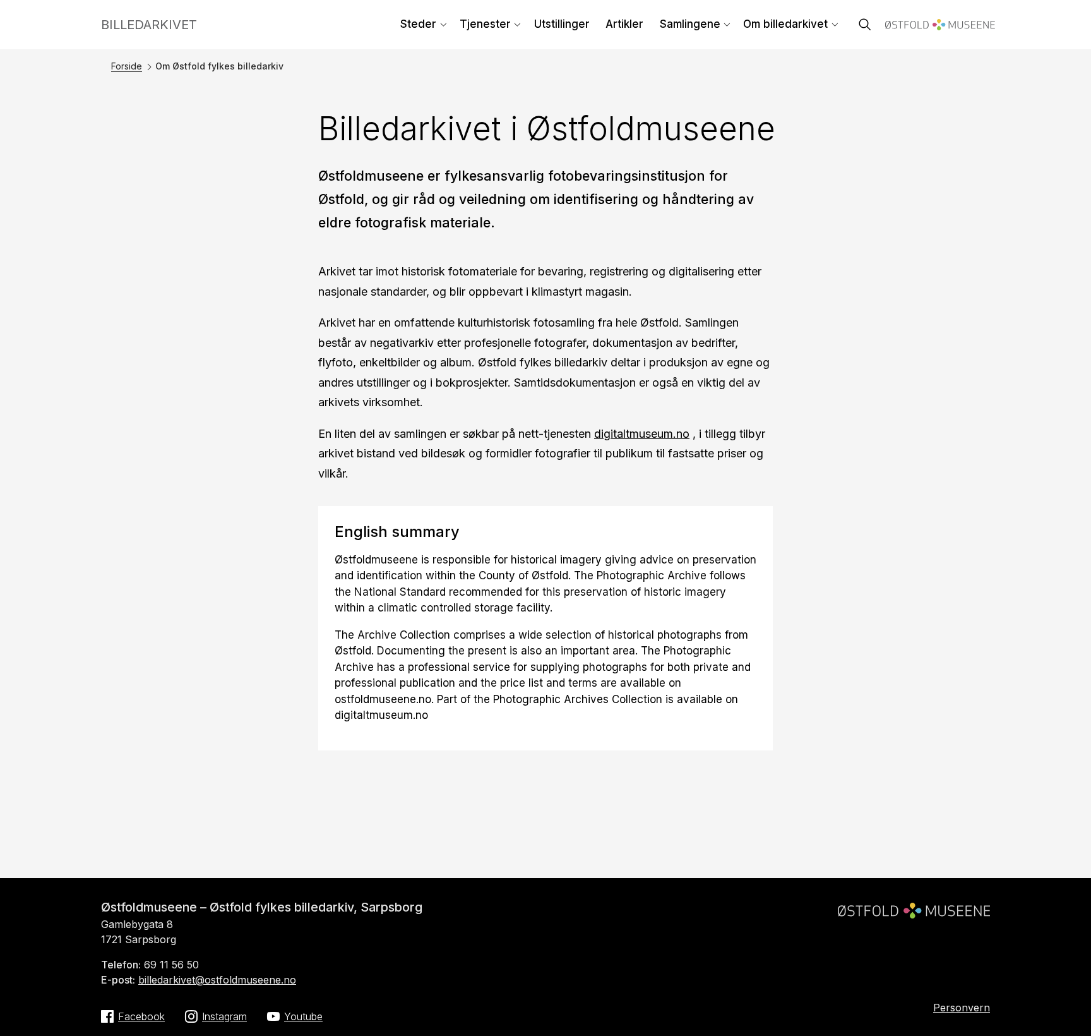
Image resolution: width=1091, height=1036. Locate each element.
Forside (126, 66)
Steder (418, 24)
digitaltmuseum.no (641, 433)
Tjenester (485, 24)
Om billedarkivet (785, 24)
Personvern (961, 1007)
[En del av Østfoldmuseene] (914, 905)
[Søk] (865, 25)
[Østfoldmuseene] (940, 26)
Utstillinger (562, 24)
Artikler (624, 24)
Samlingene (690, 24)
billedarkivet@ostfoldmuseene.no (217, 979)
